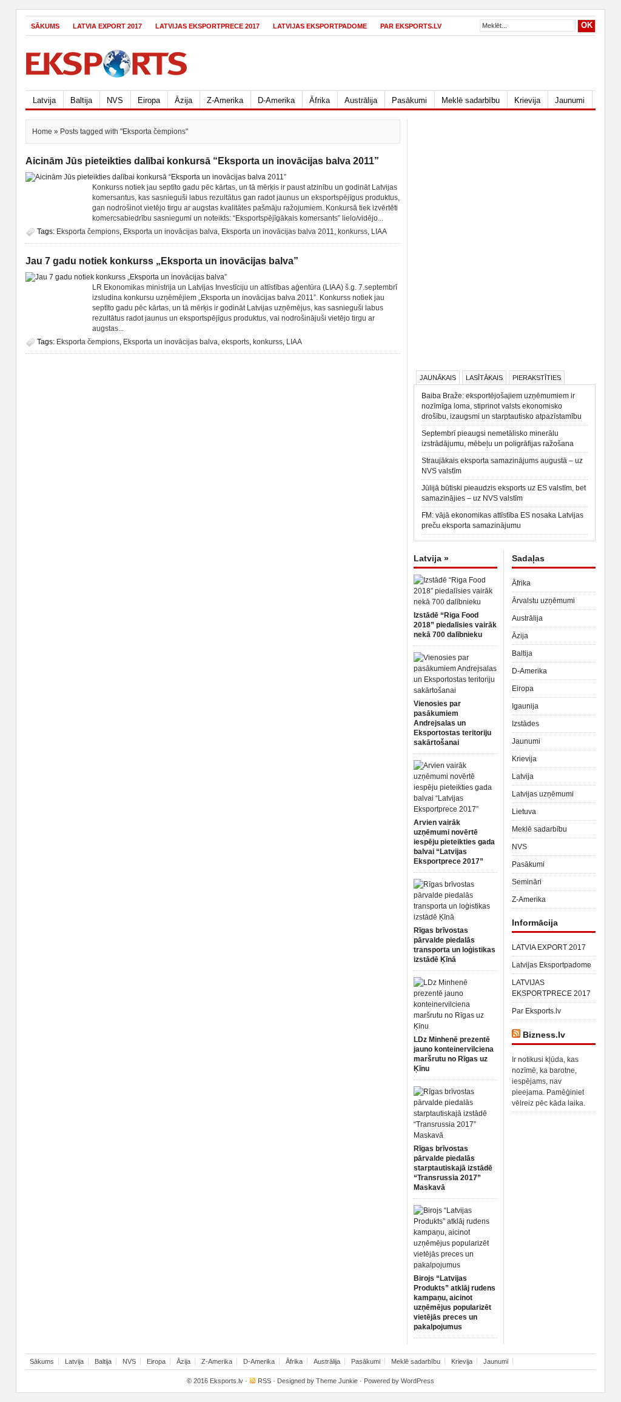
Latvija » (431, 558)
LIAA (379, 231)
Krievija (527, 100)
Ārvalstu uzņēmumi (543, 600)
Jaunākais (438, 377)
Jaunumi (570, 100)
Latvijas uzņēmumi (543, 794)
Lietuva (524, 811)
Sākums (45, 26)
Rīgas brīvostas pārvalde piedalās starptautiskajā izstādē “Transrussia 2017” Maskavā (453, 1168)
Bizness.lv (544, 1035)
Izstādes (525, 723)
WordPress (417, 1380)
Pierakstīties (536, 377)
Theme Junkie (337, 1380)
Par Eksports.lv (410, 26)
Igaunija (525, 706)
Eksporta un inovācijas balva (170, 231)
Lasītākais (484, 377)
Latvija (44, 100)
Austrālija (360, 100)
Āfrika (319, 100)
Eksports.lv (226, 1380)
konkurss (353, 231)
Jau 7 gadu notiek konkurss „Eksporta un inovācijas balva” (161, 261)
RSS (264, 1380)
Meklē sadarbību (470, 100)
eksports (235, 342)
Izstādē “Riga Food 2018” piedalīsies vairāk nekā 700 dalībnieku (455, 625)
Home (42, 131)
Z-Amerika (225, 100)
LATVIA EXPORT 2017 (107, 26)
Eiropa (149, 100)
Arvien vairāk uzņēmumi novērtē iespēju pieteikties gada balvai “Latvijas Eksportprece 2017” (454, 842)
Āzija (183, 100)
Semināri (527, 882)
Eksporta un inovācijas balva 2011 (277, 231)
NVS (115, 100)
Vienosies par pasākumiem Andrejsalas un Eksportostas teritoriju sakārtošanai (452, 723)
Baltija (81, 100)
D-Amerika (276, 100)
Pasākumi (409, 100)
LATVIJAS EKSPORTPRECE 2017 (207, 26)
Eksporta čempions (87, 231)
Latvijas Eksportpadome (320, 26)
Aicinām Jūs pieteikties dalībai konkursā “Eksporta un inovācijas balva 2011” (202, 161)
